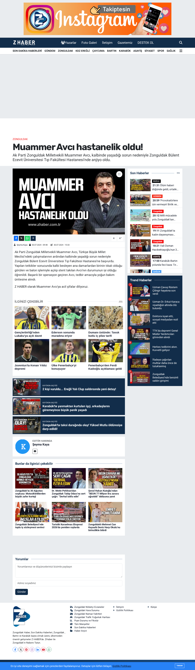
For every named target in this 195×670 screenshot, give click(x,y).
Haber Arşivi (80, 630)
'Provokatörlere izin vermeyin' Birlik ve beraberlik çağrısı (165, 202)
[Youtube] (43, 649)
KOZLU (156, 181)
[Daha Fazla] (33, 238)
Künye (154, 607)
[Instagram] (32, 649)
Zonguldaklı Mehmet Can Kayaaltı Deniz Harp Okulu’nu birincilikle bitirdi (104, 527)
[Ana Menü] (180, 51)
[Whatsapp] (48, 649)
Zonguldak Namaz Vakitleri (88, 614)
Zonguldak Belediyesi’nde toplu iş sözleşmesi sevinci (29, 526)
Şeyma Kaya (22, 245)
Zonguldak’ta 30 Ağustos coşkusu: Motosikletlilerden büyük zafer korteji (30, 493)
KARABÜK (125, 50)
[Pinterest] (26, 649)
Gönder (21, 591)
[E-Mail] (34, 451)
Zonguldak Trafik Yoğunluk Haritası (92, 617)
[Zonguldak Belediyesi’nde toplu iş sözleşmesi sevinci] (32, 511)
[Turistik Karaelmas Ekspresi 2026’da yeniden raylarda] (69, 511)
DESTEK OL (146, 43)
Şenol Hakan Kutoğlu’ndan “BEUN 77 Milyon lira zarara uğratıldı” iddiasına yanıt (103, 493)
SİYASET (150, 50)
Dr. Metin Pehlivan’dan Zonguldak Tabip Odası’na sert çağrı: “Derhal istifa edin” (68, 493)
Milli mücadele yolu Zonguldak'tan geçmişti (164, 217)
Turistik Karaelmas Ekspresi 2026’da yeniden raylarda (67, 526)
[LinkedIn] (37, 649)
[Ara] (180, 42)
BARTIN (111, 50)
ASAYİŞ (137, 50)
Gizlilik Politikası (124, 610)
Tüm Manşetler (82, 624)
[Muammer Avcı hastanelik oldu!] (69, 201)
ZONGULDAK (65, 50)
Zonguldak (20, 139)
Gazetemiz (125, 43)
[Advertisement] (97, 94)
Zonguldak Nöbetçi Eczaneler (89, 607)
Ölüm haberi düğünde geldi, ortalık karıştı (164, 187)
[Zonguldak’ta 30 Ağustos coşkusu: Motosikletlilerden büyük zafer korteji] (32, 478)
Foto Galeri (89, 43)
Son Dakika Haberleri (85, 627)
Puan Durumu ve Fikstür (86, 620)
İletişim (107, 43)
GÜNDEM (49, 50)
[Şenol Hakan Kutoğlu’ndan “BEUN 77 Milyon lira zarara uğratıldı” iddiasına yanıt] (105, 478)
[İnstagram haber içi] (97, 18)
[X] (20, 649)
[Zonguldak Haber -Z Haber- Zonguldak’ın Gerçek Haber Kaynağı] (24, 42)
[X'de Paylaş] (21, 238)
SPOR (160, 50)
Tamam (180, 666)
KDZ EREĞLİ (83, 50)
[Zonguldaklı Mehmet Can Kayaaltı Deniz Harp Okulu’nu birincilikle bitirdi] (105, 511)
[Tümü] (178, 172)
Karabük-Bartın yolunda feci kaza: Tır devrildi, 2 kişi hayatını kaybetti (164, 263)
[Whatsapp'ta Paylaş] (27, 238)
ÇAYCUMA (98, 50)
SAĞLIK (171, 50)
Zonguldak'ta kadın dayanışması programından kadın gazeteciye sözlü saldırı (165, 233)
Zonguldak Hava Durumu (86, 610)
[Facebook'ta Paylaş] (16, 238)
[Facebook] (15, 649)
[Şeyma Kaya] (22, 446)
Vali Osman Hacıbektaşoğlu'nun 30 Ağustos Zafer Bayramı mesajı (165, 248)
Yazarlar (70, 43)
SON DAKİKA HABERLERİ (27, 50)
